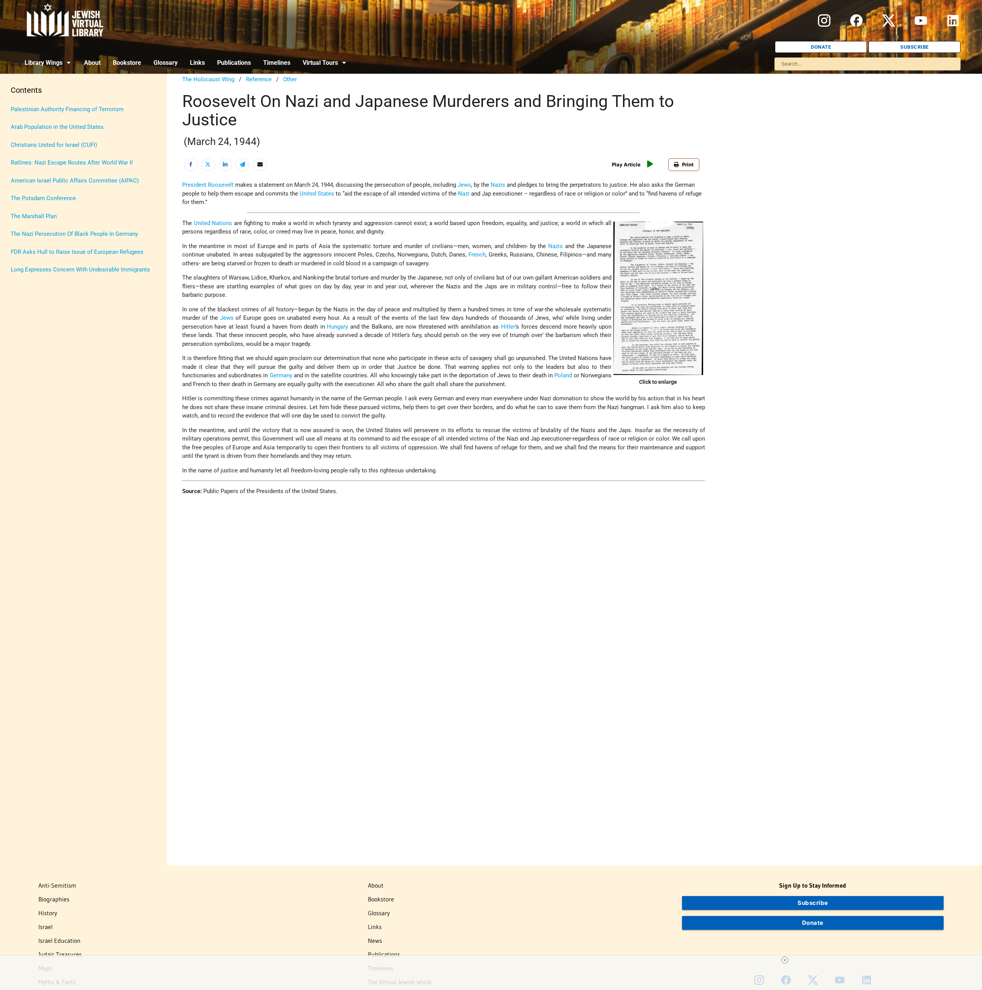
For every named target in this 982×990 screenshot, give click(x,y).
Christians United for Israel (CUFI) (54, 144)
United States (317, 193)
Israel (45, 927)
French (477, 254)
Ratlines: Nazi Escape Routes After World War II (72, 162)
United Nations (213, 223)
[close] (784, 960)
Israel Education (59, 940)
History (47, 913)
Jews (464, 184)
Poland (563, 375)
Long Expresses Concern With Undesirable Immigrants (80, 269)
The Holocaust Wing (208, 79)
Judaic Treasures (60, 954)
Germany (281, 375)
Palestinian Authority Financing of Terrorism (67, 109)
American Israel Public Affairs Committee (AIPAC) (75, 180)
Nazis (498, 184)
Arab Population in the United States (57, 126)
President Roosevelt (208, 184)
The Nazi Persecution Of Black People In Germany (74, 233)
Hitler (508, 326)
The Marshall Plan (34, 216)
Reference (259, 79)
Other (290, 79)
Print (688, 164)
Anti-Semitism (57, 885)
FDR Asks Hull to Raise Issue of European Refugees (77, 251)
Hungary (337, 326)
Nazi (464, 193)
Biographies (53, 899)
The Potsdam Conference (43, 198)
